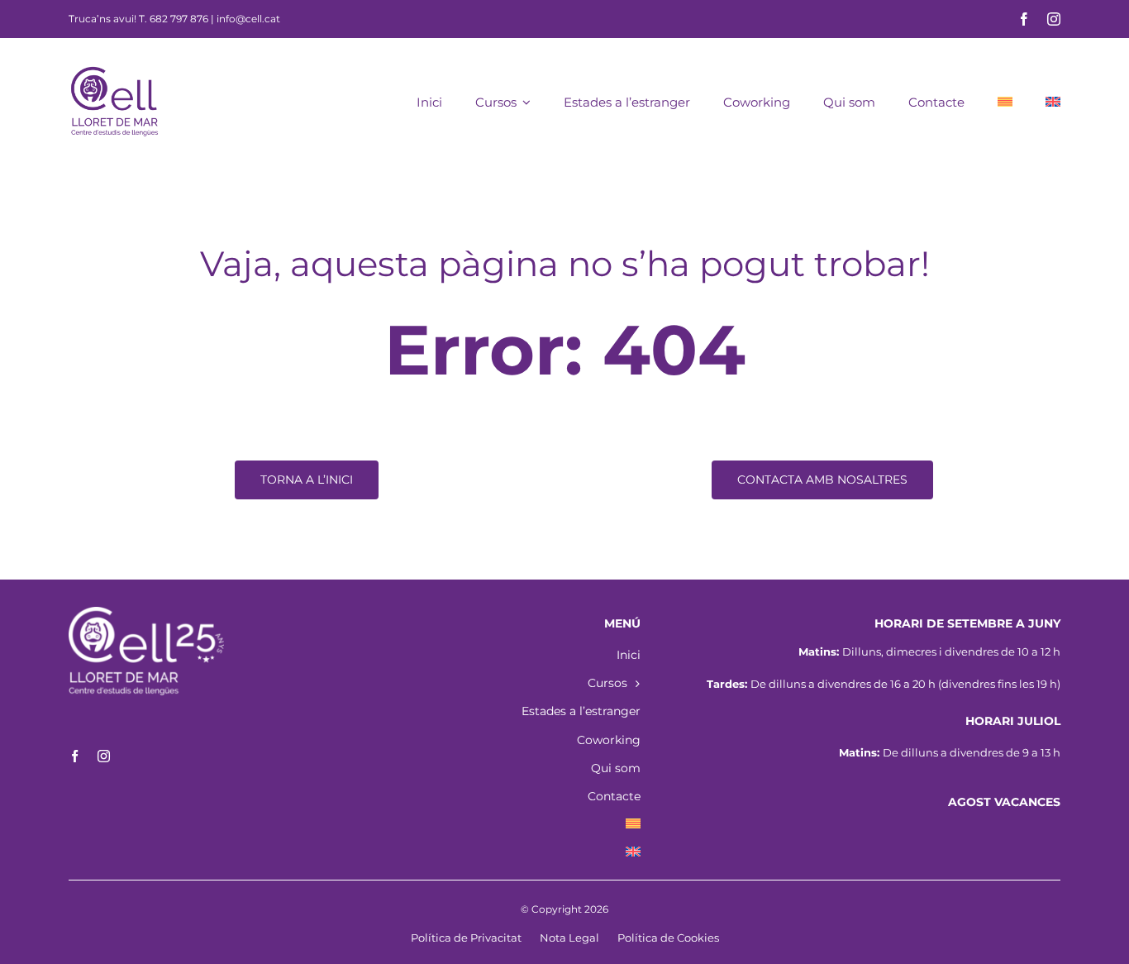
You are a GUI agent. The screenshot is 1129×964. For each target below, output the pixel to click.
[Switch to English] (1053, 101)
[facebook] (1024, 19)
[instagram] (1053, 19)
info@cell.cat (248, 18)
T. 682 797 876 (173, 18)
